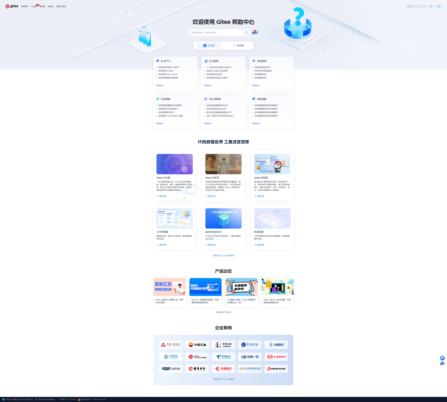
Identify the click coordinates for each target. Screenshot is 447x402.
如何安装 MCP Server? (168, 74)
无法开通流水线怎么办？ (217, 109)
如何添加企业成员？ (215, 74)
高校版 (42, 6)
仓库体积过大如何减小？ (169, 109)
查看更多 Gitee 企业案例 (223, 379)
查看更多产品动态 (223, 312)
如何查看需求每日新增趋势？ (267, 105)
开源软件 (24, 6)
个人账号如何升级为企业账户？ (220, 67)
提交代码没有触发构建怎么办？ (220, 112)
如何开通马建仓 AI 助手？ (169, 67)
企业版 (34, 6)
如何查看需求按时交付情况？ (267, 109)
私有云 (51, 6)
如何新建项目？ (261, 74)
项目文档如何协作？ (263, 67)
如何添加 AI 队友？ (166, 71)
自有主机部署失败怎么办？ (218, 105)
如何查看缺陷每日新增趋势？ (267, 112)
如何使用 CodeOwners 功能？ (171, 116)
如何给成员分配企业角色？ (218, 78)
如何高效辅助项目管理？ (169, 78)
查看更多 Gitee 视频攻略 (223, 255)
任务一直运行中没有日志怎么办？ (221, 116)
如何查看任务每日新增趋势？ (267, 116)
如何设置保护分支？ (167, 112)
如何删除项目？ (261, 78)
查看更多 (160, 85)
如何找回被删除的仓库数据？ (171, 105)
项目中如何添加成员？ (264, 71)
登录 (431, 6)
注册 (438, 6)
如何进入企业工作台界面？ (218, 71)
